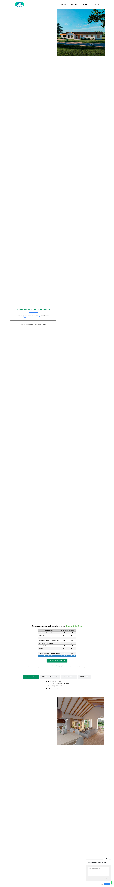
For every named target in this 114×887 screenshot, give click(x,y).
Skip (102, 883)
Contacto (96, 4)
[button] (59, 32)
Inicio (63, 4)
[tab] (31, 677)
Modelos (73, 4)
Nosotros (84, 4)
